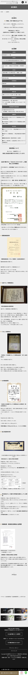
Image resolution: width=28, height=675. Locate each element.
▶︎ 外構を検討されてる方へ (14, 642)
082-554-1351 (5, 78)
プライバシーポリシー (14, 648)
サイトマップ (14, 650)
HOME (2, 11)
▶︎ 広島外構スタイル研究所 (14, 634)
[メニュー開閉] (26, 2)
